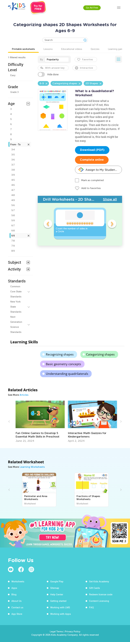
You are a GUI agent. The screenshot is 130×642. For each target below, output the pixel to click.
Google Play (56, 581)
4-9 (13, 200)
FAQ (91, 607)
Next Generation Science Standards (16, 324)
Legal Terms (56, 631)
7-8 (13, 240)
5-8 (13, 215)
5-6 (13, 205)
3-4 (13, 149)
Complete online (92, 159)
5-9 (13, 220)
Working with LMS (60, 607)
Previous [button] (48, 224)
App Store (16, 613)
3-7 (13, 164)
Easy (13, 75)
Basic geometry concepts (63, 364)
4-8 (13, 195)
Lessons (48, 48)
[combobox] (57, 59)
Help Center (56, 594)
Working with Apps (60, 613)
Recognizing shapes (60, 354)
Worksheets (17, 581)
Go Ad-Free (92, 7)
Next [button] (112, 224)
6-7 (13, 225)
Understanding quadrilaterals (67, 374)
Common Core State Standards (16, 291)
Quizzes (95, 48)
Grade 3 (14, 92)
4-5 (13, 179)
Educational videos (71, 48)
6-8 (13, 230)
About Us (16, 600)
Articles (24, 394)
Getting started (58, 600)
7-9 (13, 245)
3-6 (13, 159)
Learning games (116, 48)
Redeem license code (100, 594)
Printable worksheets (23, 48)
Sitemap (54, 587)
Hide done (52, 74)
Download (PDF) (92, 150)
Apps (14, 587)
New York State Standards (15, 306)
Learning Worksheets (32, 466)
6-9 (13, 235)
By (41, 59)
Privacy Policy (72, 631)
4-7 (13, 190)
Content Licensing (99, 600)
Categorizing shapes (100, 354)
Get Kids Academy (99, 581)
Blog (13, 594)
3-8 (13, 169)
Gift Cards (94, 587)
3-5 (13, 154)
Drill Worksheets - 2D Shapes (70, 199)
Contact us (17, 607)
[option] (80, 223)
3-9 (13, 174)
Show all (110, 199)
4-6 (13, 184)
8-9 (13, 250)
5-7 (13, 210)
